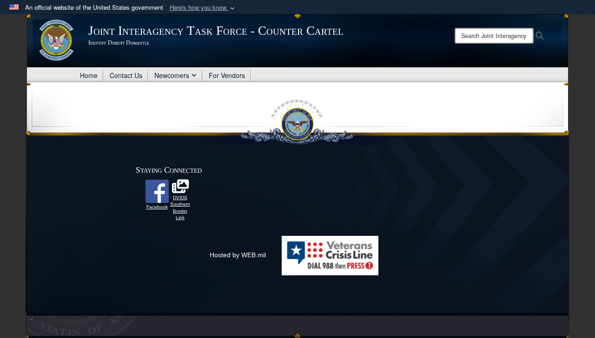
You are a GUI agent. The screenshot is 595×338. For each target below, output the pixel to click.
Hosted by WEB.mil (238, 255)
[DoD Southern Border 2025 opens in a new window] (180, 189)
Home (89, 75)
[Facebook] (157, 191)
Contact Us (126, 75)
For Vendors (227, 75)
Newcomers (171, 75)
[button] (203, 8)
